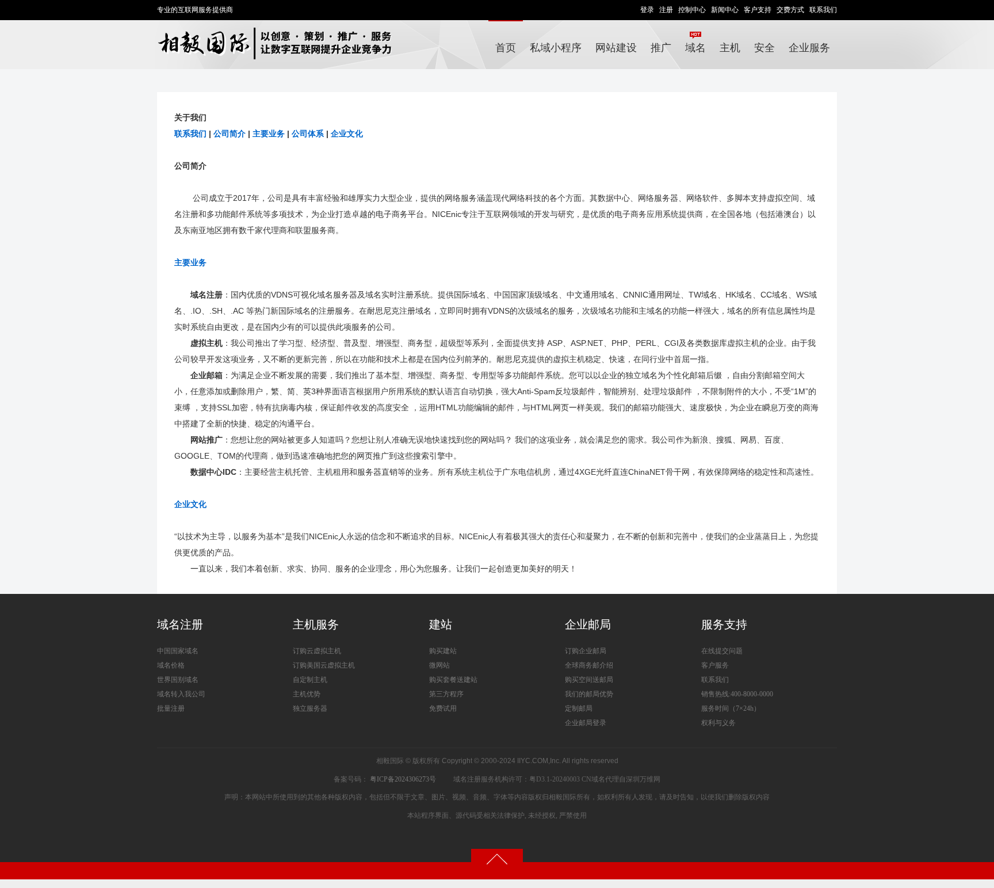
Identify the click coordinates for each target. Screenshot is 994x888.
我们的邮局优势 (589, 694)
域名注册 (180, 624)
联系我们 (823, 10)
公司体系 (308, 133)
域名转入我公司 (181, 694)
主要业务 (269, 133)
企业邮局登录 (585, 723)
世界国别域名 (177, 680)
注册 (666, 10)
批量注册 (171, 708)
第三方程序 (446, 694)
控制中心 (692, 10)
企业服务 (809, 48)
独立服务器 (310, 708)
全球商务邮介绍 (589, 665)
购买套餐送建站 (453, 680)
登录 (647, 10)
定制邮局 (578, 708)
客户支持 (757, 10)
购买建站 (443, 651)
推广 (661, 48)
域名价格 (171, 665)
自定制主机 (310, 680)
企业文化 (347, 133)
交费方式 (790, 10)
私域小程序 (556, 48)
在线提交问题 (722, 651)
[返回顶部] (497, 858)
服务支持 (724, 624)
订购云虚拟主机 (317, 651)
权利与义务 (718, 723)
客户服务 (715, 665)
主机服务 (316, 624)
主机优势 (306, 694)
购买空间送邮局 (589, 680)
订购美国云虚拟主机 (324, 665)
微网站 (439, 665)
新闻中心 (725, 10)
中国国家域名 (177, 651)
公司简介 (229, 133)
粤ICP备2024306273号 (403, 779)
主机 (730, 48)
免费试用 (443, 708)
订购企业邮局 (585, 651)
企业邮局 (588, 624)
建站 (440, 624)
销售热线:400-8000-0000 (737, 694)
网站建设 (616, 48)
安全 (764, 48)
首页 (505, 48)
